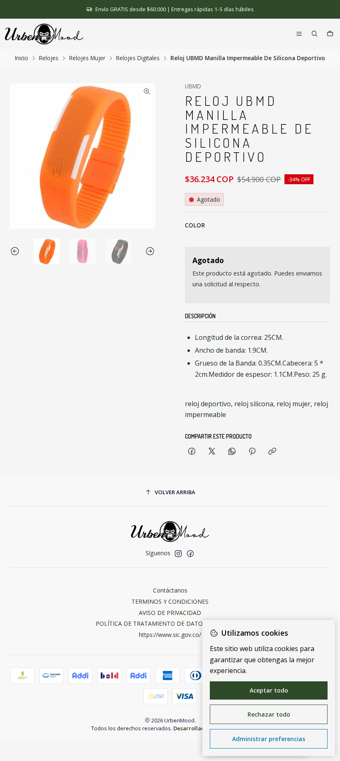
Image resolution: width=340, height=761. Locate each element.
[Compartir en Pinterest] (252, 451)
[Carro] (330, 34)
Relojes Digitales (138, 58)
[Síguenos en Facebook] (190, 553)
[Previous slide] (16, 252)
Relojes (48, 58)
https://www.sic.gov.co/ (170, 635)
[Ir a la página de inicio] (44, 34)
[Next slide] (149, 252)
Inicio (21, 58)
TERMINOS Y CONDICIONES (170, 601)
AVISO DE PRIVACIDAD (170, 613)
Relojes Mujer (87, 58)
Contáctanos (170, 590)
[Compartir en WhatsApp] (232, 451)
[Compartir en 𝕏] (212, 451)
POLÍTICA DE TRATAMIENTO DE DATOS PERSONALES (170, 623)
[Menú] (299, 34)
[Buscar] (314, 34)
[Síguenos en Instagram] (178, 553)
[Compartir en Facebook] (192, 451)
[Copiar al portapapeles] (272, 451)
